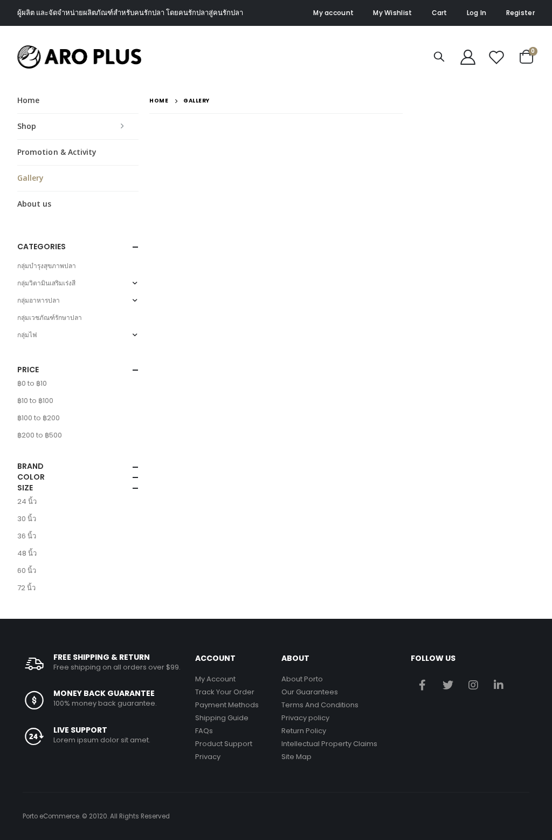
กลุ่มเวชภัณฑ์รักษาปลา (49, 317)
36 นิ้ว (26, 536)
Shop (26, 126)
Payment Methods (227, 705)
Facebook (422, 684)
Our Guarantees (309, 692)
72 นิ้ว (26, 588)
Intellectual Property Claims (329, 744)
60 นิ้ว (26, 570)
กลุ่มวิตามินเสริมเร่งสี (46, 283)
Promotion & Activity (56, 152)
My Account (215, 679)
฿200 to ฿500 (39, 435)
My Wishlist (392, 12)
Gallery (30, 178)
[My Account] (468, 56)
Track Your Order (224, 692)
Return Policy (303, 731)
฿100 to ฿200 (38, 418)
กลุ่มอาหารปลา (38, 300)
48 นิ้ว (27, 553)
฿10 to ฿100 (35, 400)
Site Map (296, 757)
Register (520, 12)
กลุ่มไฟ (27, 334)
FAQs (204, 731)
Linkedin (498, 684)
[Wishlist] (496, 56)
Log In (477, 12)
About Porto (302, 679)
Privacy (207, 757)
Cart (439, 12)
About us (34, 204)
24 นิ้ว (27, 501)
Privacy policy (305, 718)
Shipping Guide (222, 718)
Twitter (448, 684)
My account (333, 12)
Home (28, 100)
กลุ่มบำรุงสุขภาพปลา (46, 265)
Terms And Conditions (319, 705)
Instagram (473, 684)
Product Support (223, 744)
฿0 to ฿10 (32, 383)
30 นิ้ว (26, 519)
